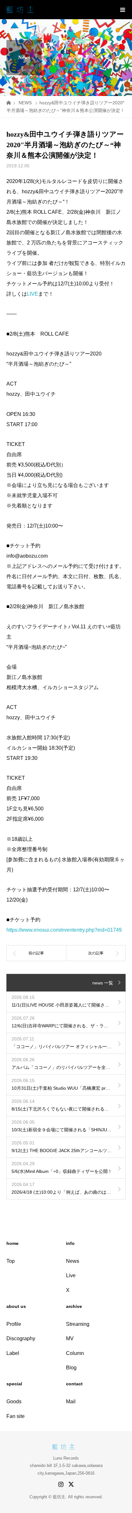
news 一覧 (102, 982)
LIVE (32, 294)
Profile (13, 1324)
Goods (13, 1401)
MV (70, 1338)
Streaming (77, 1324)
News (72, 1261)
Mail (71, 1401)
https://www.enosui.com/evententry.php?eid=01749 (64, 930)
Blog (71, 1367)
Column (75, 1353)
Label (12, 1353)
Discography (20, 1338)
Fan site (15, 1416)
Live (71, 1275)
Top (10, 1261)
